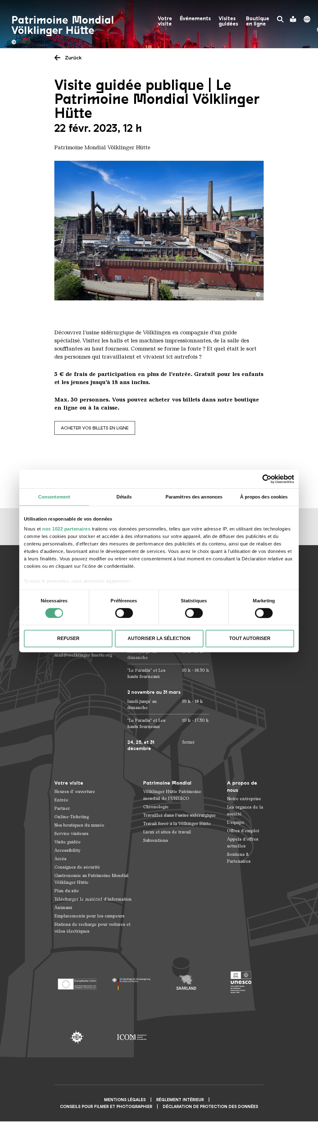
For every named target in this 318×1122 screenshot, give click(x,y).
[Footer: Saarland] (186, 982)
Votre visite (165, 21)
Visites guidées (228, 21)
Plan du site (66, 890)
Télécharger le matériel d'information (93, 899)
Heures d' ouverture (74, 791)
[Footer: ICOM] (131, 1037)
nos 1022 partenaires (66, 528)
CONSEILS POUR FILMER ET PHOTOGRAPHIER (106, 1106)
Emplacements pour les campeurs (89, 916)
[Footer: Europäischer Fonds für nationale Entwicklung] (77, 982)
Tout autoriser (249, 638)
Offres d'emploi (243, 830)
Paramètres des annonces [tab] (194, 496)
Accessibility (67, 850)
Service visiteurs (71, 833)
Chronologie (156, 806)
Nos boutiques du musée (79, 825)
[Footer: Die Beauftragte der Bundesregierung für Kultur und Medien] (131, 982)
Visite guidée (67, 842)
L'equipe (235, 822)
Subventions (155, 840)
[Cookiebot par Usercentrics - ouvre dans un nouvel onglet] (267, 479)
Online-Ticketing (71, 816)
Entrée (61, 800)
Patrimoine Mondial (167, 783)
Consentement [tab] (54, 496)
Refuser (68, 638)
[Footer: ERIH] (77, 1037)
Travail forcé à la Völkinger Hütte (177, 823)
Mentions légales (125, 1099)
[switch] (124, 613)
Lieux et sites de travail (167, 832)
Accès (60, 858)
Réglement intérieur (180, 1099)
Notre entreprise (244, 798)
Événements (195, 18)
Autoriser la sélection (159, 638)
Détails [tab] (124, 496)
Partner (62, 808)
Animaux (63, 907)
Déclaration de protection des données (210, 1106)
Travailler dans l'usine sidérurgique (179, 815)
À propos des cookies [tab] (264, 496)
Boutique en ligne (257, 21)
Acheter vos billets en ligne (95, 427)
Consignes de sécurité (77, 867)
